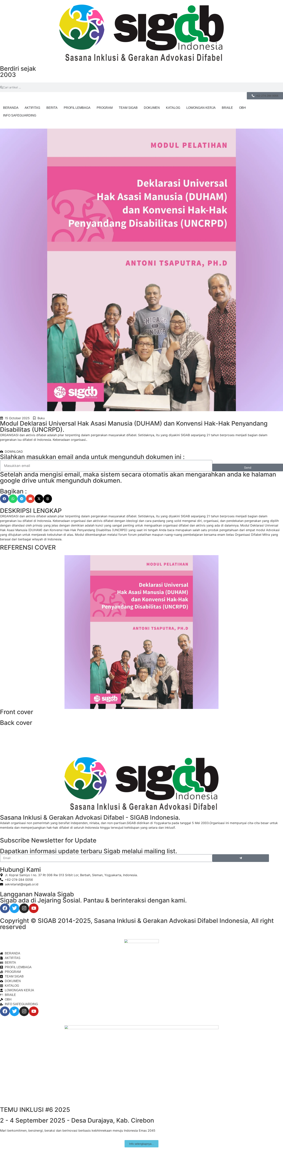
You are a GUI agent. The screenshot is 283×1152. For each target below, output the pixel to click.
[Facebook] (5, 908)
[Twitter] (14, 908)
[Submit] (240, 858)
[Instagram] (24, 908)
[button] (4, 498)
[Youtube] (34, 908)
